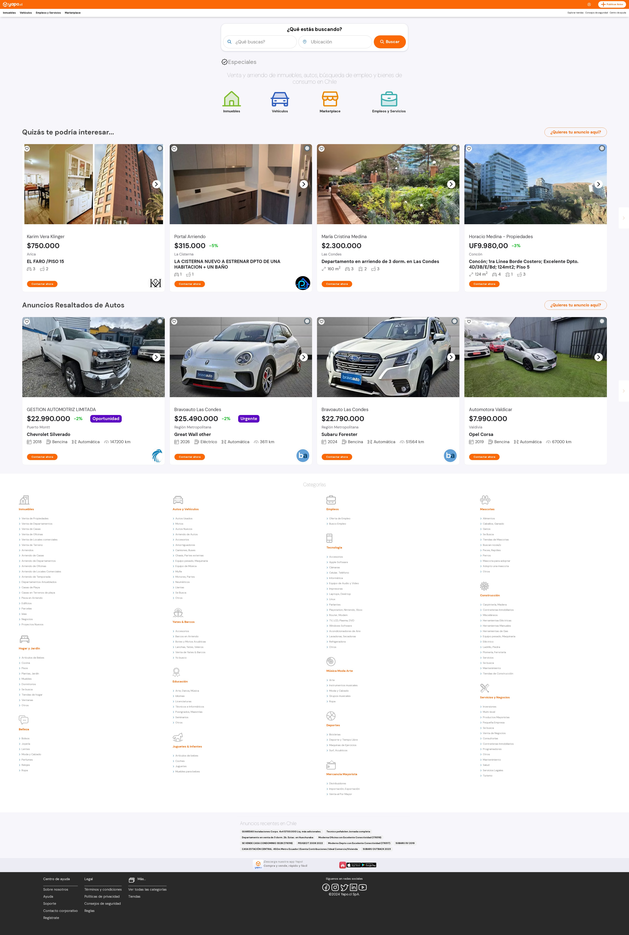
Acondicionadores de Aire (345, 631)
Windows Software (340, 625)
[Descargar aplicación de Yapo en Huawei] (342, 865)
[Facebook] (326, 887)
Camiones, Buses (185, 550)
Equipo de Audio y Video (344, 583)
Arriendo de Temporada (36, 576)
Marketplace (73, 12)
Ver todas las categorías (147, 889)
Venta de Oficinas (32, 534)
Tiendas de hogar (32, 694)
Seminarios (181, 717)
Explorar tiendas (576, 12)
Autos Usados (183, 518)
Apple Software (338, 562)
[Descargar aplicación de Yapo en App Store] (353, 865)
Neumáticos (182, 582)
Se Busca (180, 592)
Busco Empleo (337, 523)
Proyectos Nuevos (32, 624)
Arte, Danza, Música (187, 690)
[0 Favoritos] (174, 149)
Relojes (26, 765)
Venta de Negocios (494, 733)
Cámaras (334, 567)
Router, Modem (338, 615)
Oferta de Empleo (339, 518)
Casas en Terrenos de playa (38, 592)
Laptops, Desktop (340, 594)
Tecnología (334, 547)
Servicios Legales (493, 770)
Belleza (24, 729)
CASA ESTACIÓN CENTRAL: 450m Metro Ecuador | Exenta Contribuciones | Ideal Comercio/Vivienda (300, 849)
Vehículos (26, 12)
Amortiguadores (185, 545)
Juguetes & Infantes (187, 746)
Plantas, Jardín (30, 673)
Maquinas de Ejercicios (342, 745)
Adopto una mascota (496, 566)
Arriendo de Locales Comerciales (41, 571)
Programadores (492, 749)
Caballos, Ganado (493, 523)
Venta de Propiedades (35, 518)
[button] (156, 184)
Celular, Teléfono (339, 572)
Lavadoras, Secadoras (342, 636)
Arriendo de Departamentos (39, 561)
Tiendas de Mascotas (496, 539)
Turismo (487, 775)
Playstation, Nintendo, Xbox (345, 610)
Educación (180, 681)
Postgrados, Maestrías (188, 712)
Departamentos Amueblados (39, 582)
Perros (487, 555)
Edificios (27, 603)
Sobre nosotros (55, 889)
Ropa (25, 770)
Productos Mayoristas (496, 717)
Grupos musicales (340, 696)
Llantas (179, 587)
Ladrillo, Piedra (491, 647)
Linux (332, 599)
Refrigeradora (337, 641)
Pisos (25, 668)
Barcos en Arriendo (187, 636)
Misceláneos (490, 615)
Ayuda (48, 896)
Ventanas (27, 700)
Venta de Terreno (32, 545)
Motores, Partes (185, 576)
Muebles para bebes (187, 771)
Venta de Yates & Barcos (190, 652)
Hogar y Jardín (29, 648)
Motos (179, 523)
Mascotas (487, 509)
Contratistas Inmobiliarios (498, 610)
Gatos (486, 529)
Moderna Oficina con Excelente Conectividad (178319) (349, 837)
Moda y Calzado (31, 754)
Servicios (488, 657)
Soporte (49, 903)
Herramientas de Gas (495, 631)
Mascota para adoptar (496, 561)
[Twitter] (344, 887)
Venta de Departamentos (37, 523)
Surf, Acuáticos (338, 750)
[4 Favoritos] (27, 322)
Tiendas (134, 896)
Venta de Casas (31, 529)
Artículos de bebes (186, 755)
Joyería (26, 744)
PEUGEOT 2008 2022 (310, 843)
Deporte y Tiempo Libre (343, 739)
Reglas (89, 910)
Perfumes (27, 759)
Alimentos (489, 518)
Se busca (27, 689)
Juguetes (181, 766)
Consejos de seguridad (596, 12)
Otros (25, 705)
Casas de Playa (31, 587)
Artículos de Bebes (33, 657)
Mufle (178, 571)
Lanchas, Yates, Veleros (189, 647)
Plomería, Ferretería (494, 652)
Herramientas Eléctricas (497, 620)
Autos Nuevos (183, 529)
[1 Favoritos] (321, 149)
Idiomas (180, 696)
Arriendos (27, 550)
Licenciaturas (183, 701)
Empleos (332, 509)
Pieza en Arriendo (32, 598)
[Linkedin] (353, 887)
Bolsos (25, 738)
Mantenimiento (492, 668)
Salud (486, 765)
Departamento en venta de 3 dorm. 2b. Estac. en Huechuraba (277, 837)
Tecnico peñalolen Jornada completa (348, 831)
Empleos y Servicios (48, 12)
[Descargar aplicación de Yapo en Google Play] (368, 865)
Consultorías (490, 738)
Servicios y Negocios (495, 697)
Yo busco (181, 657)
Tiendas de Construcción (498, 673)
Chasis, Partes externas (189, 555)
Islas (24, 614)
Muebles (27, 678)
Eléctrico (488, 641)
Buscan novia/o (492, 545)
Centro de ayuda (618, 12)
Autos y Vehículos (186, 509)
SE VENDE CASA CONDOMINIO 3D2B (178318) (267, 843)
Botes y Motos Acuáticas (190, 641)
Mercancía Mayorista (341, 774)
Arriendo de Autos (186, 534)
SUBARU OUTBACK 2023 (377, 849)
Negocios (27, 619)
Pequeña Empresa (494, 722)
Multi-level (489, 712)
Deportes (333, 725)
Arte (332, 680)
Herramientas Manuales (497, 625)
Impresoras (336, 588)
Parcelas (27, 608)
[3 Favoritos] (27, 149)
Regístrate (51, 918)
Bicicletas (335, 734)
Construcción (490, 595)
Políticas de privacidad (102, 896)
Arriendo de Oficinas (34, 566)
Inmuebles (9, 12)
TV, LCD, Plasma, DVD (341, 620)
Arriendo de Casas (33, 555)
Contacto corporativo (60, 910)
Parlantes (335, 604)
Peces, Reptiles (492, 550)
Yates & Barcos (184, 622)
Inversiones (489, 706)
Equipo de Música (186, 566)
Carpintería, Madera (495, 604)
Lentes (26, 749)
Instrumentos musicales (343, 685)
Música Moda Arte (339, 671)
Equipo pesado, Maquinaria (191, 561)
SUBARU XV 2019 (405, 843)
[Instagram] (335, 887)
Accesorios (182, 539)
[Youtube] (362, 887)
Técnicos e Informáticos (189, 706)
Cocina (26, 663)
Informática (336, 578)
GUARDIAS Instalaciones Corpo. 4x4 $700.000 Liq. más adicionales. (281, 831)
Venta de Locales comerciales (39, 539)
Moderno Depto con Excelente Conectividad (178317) (359, 843)
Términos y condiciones (103, 889)
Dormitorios (29, 684)
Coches (180, 761)
